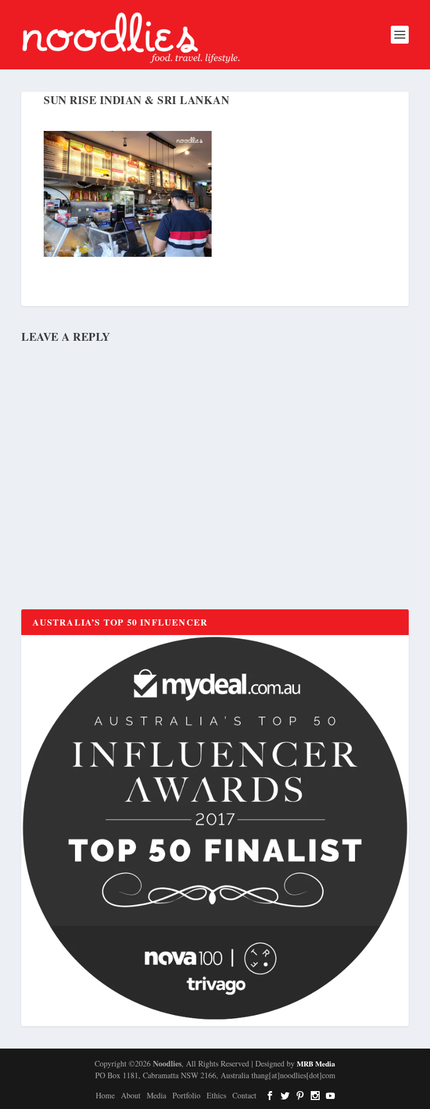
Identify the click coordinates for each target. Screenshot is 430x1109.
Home (105, 1095)
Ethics (216, 1095)
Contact (244, 1095)
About (131, 1095)
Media (156, 1095)
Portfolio (186, 1095)
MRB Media (316, 1063)
